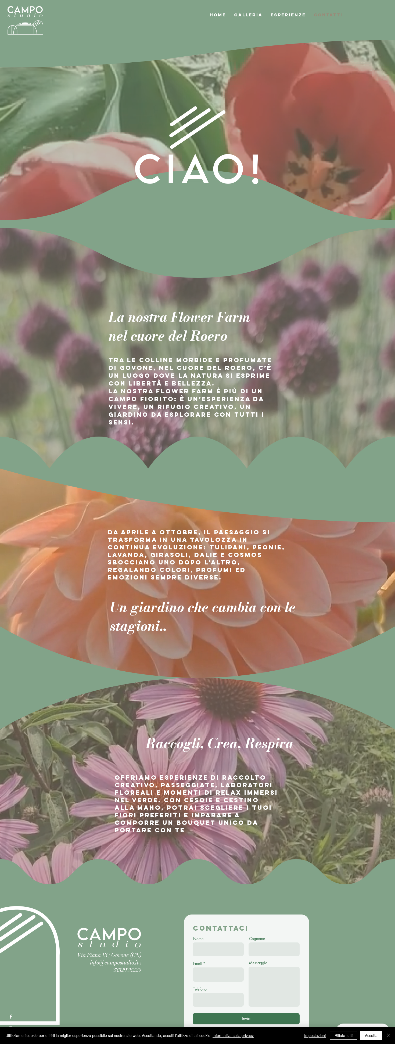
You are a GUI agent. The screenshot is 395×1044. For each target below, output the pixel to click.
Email (197, 964)
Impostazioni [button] (315, 1035)
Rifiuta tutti (344, 1035)
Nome (198, 939)
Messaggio (258, 963)
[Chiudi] (388, 1035)
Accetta (371, 1035)
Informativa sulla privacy (233, 1035)
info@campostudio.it (114, 962)
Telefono (200, 989)
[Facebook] (10, 1016)
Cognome (257, 939)
